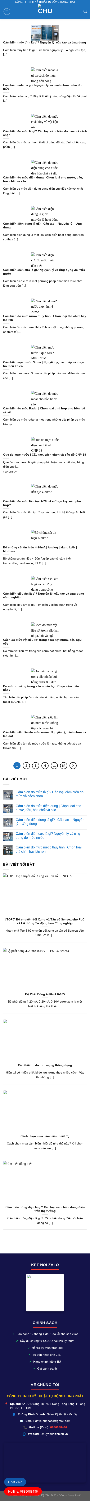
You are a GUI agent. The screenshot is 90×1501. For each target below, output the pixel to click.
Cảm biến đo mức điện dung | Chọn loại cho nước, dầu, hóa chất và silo (48, 808)
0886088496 (58, 1427)
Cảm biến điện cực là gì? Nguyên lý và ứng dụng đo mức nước (48, 835)
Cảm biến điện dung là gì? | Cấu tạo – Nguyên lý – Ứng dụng (50, 822)
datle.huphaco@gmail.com (53, 1420)
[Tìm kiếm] (85, 11)
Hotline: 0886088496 (23, 1491)
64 (63, 765)
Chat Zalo (15, 1482)
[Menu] (7, 11)
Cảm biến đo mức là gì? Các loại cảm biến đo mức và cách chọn (50, 794)
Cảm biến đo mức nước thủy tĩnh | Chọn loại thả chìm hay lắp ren (49, 849)
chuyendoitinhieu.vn (54, 1433)
